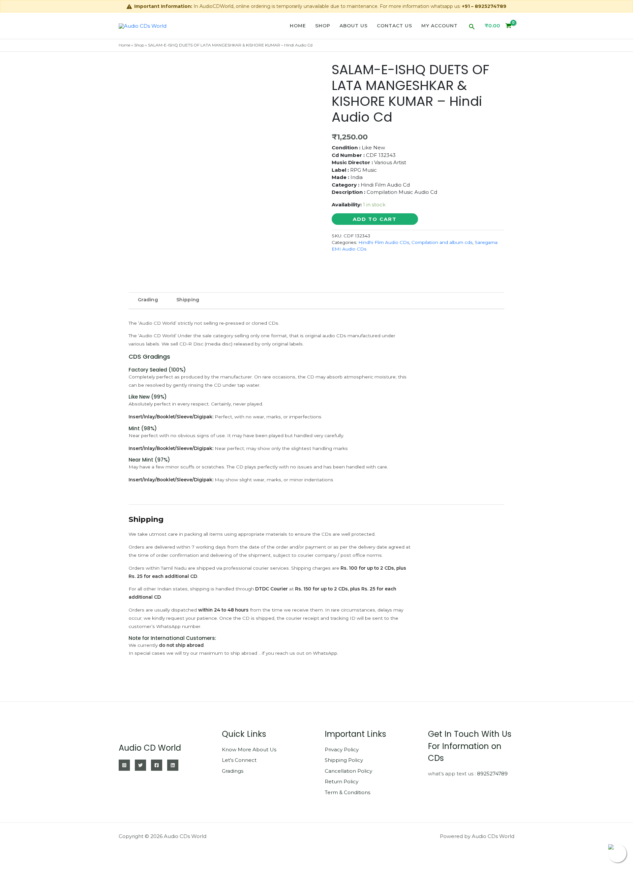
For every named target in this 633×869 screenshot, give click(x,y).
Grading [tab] (148, 300)
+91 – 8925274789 (484, 6)
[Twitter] (140, 765)
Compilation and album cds (441, 242)
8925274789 (492, 773)
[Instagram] (124, 765)
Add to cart (375, 219)
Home (298, 26)
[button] (472, 26)
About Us (354, 26)
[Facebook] (156, 765)
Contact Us (394, 26)
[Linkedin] (172, 765)
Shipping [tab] (187, 300)
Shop (322, 26)
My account (439, 26)
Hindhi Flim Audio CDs (383, 242)
